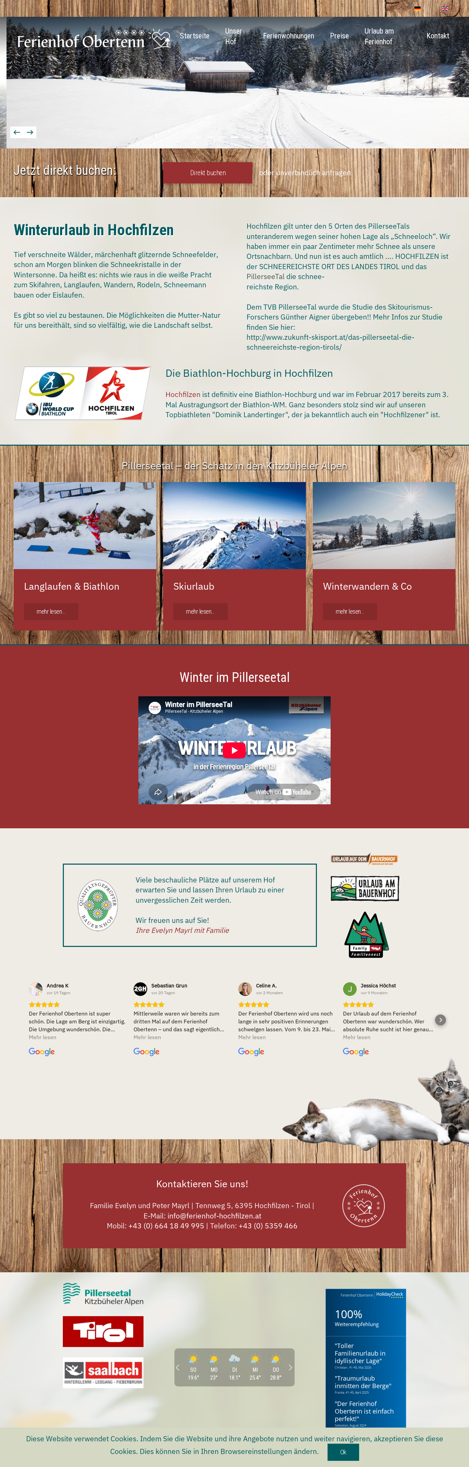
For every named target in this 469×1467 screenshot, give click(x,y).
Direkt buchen (208, 173)
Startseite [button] (194, 36)
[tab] (199, 137)
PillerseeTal (266, 276)
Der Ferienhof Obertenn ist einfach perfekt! (364, 1411)
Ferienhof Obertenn (357, 1295)
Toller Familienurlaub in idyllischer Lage (360, 1353)
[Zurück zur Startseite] (94, 39)
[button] (16, 132)
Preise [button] (339, 36)
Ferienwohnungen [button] (288, 36)
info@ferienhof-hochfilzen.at (214, 1216)
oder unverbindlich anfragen (305, 172)
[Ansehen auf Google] (36, 989)
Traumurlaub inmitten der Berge (362, 1382)
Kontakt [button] (437, 36)
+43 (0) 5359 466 (268, 1225)
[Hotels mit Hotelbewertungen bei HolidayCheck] (389, 1295)
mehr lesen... (51, 611)
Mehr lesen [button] (42, 1037)
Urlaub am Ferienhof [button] (379, 36)
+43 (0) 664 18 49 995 (166, 1225)
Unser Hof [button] (233, 36)
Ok (343, 1452)
